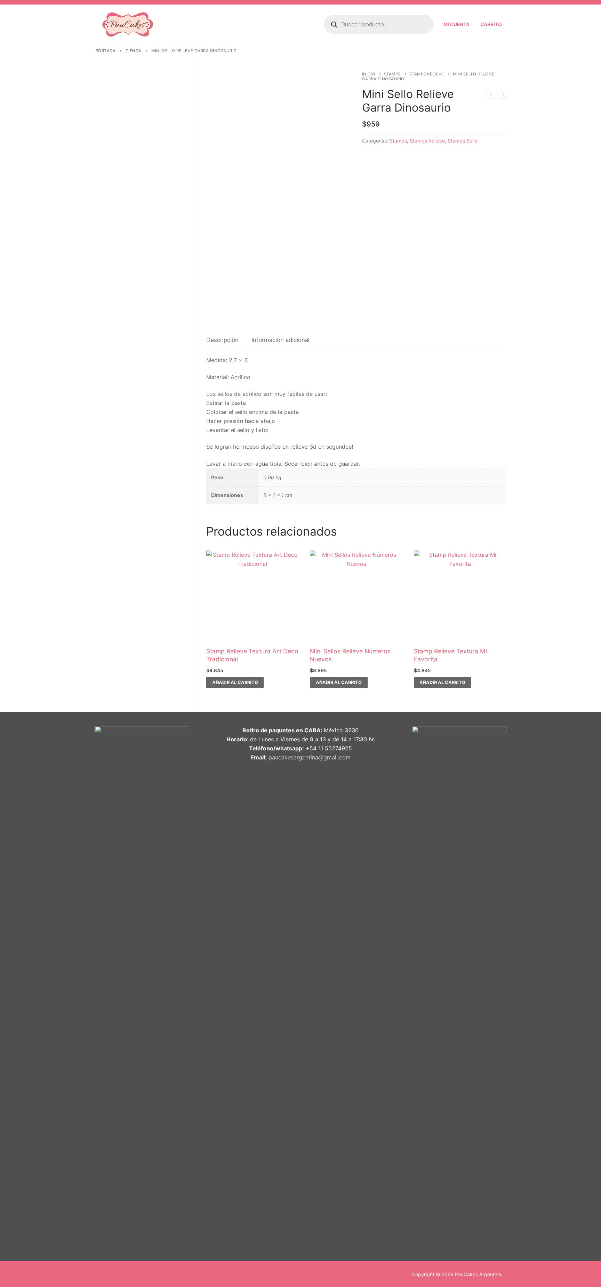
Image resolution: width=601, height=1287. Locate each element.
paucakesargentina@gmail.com (310, 757)
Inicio (368, 74)
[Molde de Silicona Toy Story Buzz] (503, 95)
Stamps (392, 74)
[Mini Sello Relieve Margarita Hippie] (491, 95)
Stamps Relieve (426, 74)
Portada (106, 50)
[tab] (222, 340)
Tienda (134, 50)
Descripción (222, 339)
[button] (235, 682)
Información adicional (280, 339)
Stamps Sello (462, 141)
